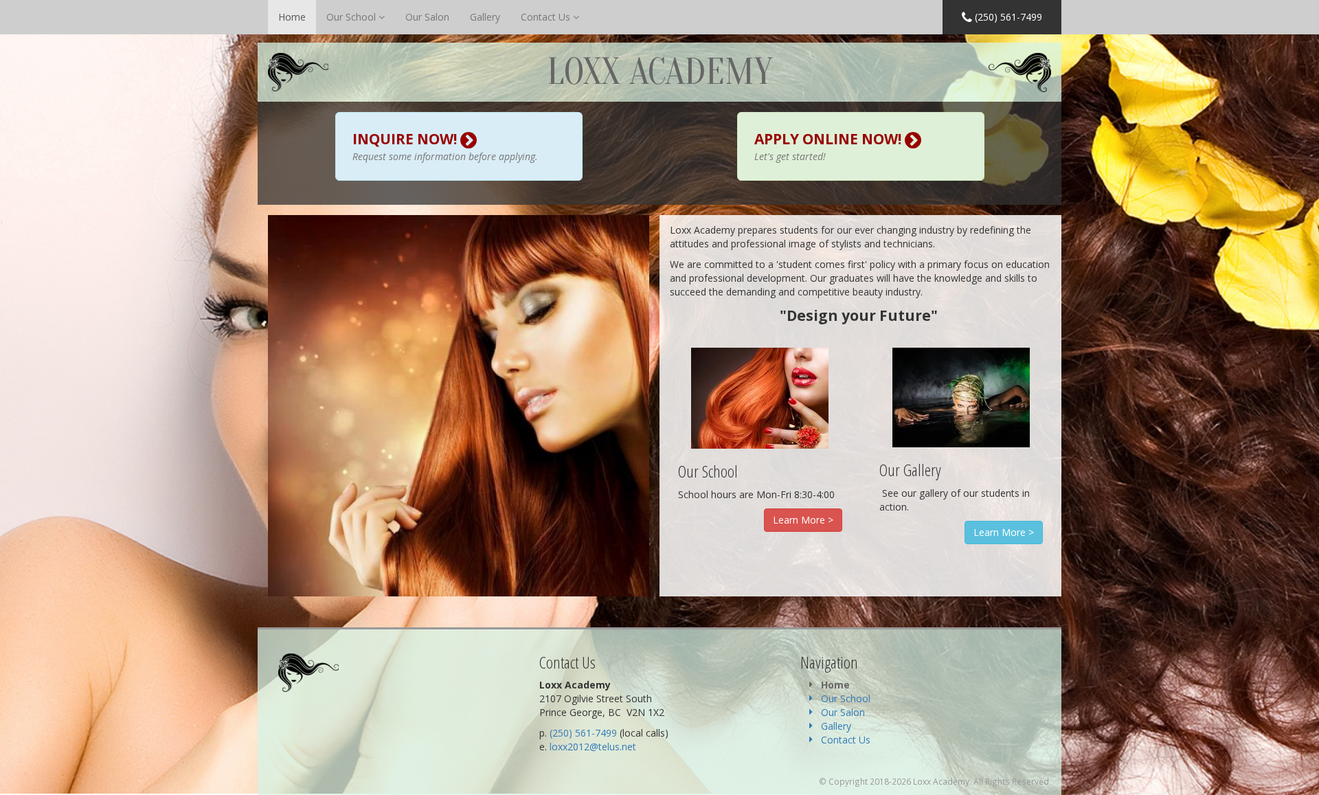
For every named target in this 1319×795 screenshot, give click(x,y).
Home (292, 16)
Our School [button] (352, 16)
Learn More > (803, 519)
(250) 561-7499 (1007, 16)
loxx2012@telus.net (593, 746)
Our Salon (427, 16)
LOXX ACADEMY (659, 72)
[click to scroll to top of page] (1300, 776)
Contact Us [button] (547, 16)
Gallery (485, 16)
